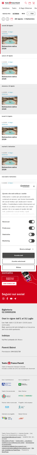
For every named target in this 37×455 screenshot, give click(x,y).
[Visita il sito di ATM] (25, 419)
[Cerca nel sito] (25, 3)
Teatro (14, 8)
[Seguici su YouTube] (11, 298)
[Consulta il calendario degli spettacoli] (29, 3)
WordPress (5, 452)
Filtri (32, 13)
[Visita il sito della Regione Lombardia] (25, 385)
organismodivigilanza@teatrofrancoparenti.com (16, 448)
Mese (23, 13)
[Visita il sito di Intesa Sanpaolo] (25, 397)
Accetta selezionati (18, 261)
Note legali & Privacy (8, 441)
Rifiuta (18, 267)
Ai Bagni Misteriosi (25, 8)
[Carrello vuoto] (33, 3)
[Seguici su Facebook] (7, 298)
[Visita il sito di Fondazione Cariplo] (8, 419)
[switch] (32, 228)
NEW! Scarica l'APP (9, 283)
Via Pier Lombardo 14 (9, 340)
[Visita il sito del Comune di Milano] (8, 397)
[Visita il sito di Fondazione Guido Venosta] (25, 408)
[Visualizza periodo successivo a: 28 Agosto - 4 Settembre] (7, 19)
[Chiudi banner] (34, 186)
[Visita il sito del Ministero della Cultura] (8, 385)
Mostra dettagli (25, 249)
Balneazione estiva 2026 (9, 47)
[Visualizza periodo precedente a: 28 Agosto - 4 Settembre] (3, 19)
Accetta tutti (18, 255)
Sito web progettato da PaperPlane (18, 449)
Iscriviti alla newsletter (10, 278)
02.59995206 (9, 312)
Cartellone (5, 8)
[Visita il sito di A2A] (8, 408)
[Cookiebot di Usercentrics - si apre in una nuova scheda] (21, 186)
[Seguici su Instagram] (3, 298)
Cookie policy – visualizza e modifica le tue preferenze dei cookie (17, 442)
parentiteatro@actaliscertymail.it (11, 437)
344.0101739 (16, 351)
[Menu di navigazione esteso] (3, 3)
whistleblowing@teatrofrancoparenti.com (14, 446)
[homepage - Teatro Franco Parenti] (13, 3)
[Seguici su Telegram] (15, 298)
